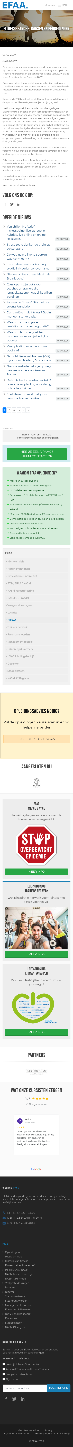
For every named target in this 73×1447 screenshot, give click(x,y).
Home (25, 434)
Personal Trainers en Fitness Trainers (27, 1369)
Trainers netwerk (17, 627)
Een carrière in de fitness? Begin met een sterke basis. (29, 314)
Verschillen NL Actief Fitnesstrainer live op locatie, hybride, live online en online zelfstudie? (26, 232)
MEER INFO (36, 871)
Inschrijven (58, 1388)
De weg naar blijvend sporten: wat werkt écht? (27, 256)
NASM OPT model (18, 598)
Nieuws (47, 434)
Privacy (48, 1430)
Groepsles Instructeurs (18, 1374)
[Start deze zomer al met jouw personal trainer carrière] (4, 394)
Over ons (36, 434)
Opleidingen (12, 1252)
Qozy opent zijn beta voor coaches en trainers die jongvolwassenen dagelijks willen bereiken (29, 290)
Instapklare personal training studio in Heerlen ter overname (28, 266)
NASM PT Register (18, 678)
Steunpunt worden (18, 634)
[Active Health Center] (37, 783)
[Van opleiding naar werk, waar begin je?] (4, 346)
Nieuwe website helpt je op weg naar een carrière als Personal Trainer (29, 370)
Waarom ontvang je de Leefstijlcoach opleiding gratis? (28, 324)
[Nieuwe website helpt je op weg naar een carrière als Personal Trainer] (4, 366)
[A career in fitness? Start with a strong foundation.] (4, 303)
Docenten (13, 663)
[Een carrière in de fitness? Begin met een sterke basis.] (4, 313)
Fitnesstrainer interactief (22, 576)
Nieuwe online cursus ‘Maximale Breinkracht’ (28, 276)
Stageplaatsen (15, 671)
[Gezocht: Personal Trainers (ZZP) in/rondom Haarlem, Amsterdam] (4, 356)
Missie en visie (15, 561)
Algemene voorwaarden (16, 1433)
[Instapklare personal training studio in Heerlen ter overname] (4, 265)
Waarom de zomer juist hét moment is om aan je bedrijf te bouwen (28, 336)
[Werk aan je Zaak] (36, 1071)
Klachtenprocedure (28, 1430)
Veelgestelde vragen (19, 605)
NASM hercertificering (20, 590)
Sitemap (65, 1433)
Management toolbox (20, 641)
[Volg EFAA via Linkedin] (22, 1398)
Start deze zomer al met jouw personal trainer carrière (27, 396)
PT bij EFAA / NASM (19, 583)
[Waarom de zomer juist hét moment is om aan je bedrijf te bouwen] (4, 332)
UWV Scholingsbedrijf (20, 656)
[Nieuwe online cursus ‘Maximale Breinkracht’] (4, 275)
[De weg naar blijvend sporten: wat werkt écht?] (4, 255)
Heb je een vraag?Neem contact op (37, 454)
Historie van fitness (18, 568)
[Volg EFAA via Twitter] (14, 1398)
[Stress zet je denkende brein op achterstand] (4, 245)
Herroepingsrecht (45, 1433)
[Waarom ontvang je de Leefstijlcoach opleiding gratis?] (4, 322)
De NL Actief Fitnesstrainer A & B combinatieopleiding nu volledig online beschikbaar (29, 384)
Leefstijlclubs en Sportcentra (22, 1364)
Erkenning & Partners (20, 649)
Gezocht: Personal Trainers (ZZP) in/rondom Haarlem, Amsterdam (29, 358)
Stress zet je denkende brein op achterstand (28, 246)
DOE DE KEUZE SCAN (37, 739)
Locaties (12, 612)
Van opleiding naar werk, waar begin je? (27, 348)
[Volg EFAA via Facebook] (6, 1398)
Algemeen (11, 1379)
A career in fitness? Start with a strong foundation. (28, 304)
